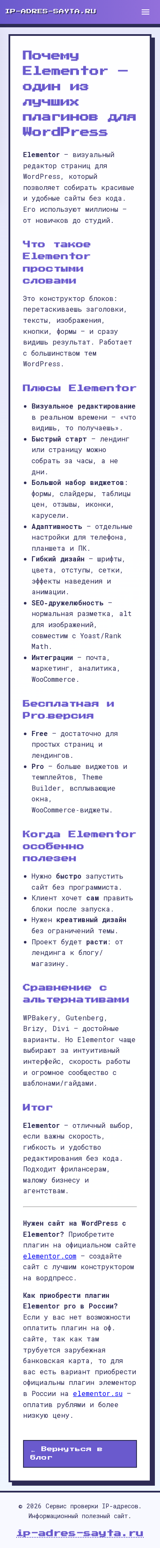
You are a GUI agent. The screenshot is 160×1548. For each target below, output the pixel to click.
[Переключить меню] (145, 12)
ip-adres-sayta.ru (80, 1533)
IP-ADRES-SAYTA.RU (50, 11)
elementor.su (97, 1393)
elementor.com (49, 1255)
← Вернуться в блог (66, 1453)
